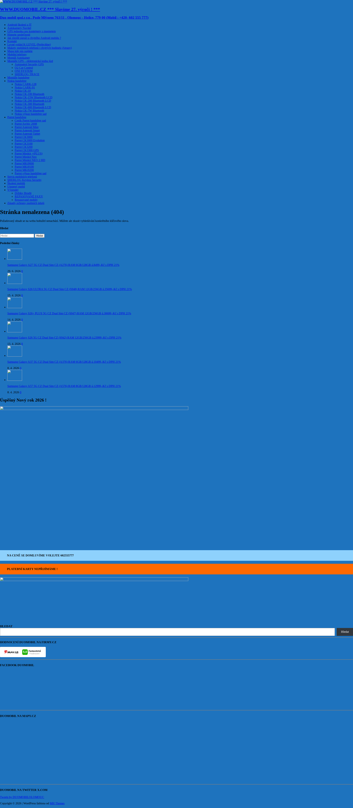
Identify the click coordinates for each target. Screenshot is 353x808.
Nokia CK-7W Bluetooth (29, 110)
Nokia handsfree (16, 80)
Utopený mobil (16, 186)
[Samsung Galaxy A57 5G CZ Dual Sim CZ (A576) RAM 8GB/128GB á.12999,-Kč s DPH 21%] (14, 379)
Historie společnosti (18, 34)
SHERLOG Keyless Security (24, 179)
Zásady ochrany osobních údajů (25, 203)
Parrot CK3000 (24, 137)
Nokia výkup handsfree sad (31, 113)
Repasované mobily (26, 199)
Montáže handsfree (18, 77)
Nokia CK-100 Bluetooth (29, 94)
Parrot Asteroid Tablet (27, 133)
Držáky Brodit (23, 193)
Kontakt (12, 41)
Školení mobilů (16, 183)
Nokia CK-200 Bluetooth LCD (33, 100)
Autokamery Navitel (19, 28)
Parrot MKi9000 (24, 163)
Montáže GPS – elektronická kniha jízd (30, 61)
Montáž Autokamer (18, 57)
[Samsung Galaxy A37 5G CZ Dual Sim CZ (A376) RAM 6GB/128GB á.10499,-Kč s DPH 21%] (14, 355)
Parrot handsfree (16, 117)
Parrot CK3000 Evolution (30, 140)
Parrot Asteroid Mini (26, 127)
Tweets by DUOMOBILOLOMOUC (22, 797)
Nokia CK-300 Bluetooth (29, 104)
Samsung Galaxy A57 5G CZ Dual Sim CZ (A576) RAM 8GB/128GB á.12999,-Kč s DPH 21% (64, 386)
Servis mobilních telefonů (22, 176)
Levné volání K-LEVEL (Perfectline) (29, 44)
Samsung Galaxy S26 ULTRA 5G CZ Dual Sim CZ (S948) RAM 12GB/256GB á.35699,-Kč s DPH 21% (69, 289)
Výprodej (12, 189)
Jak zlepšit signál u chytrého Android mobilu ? (34, 37)
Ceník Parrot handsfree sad (30, 120)
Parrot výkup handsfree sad (30, 173)
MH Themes (57, 803)
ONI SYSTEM (24, 70)
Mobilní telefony (17, 54)
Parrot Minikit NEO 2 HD (30, 160)
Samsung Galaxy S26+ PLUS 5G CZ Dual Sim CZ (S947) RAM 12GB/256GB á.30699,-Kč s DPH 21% (69, 313)
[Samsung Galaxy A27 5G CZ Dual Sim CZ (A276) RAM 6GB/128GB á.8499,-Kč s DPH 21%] (14, 258)
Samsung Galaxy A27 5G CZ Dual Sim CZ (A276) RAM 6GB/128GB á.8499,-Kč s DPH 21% (63, 264)
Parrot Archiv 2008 (26, 123)
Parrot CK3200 (24, 146)
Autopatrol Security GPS (29, 64)
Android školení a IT (19, 24)
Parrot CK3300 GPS (27, 150)
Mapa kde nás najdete (20, 51)
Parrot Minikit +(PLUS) (28, 153)
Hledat (345, 631)
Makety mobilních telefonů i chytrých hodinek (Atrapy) (39, 47)
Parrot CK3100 (24, 143)
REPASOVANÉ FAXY (29, 196)
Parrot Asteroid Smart (27, 130)
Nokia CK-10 (23, 90)
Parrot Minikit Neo (26, 156)
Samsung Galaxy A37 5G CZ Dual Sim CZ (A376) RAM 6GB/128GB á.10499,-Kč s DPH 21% (64, 361)
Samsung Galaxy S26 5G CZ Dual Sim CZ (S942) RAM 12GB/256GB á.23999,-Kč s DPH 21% (64, 337)
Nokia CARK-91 (25, 87)
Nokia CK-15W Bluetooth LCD (33, 97)
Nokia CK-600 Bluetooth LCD (33, 107)
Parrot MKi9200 (24, 170)
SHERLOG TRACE (27, 74)
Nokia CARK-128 (25, 84)
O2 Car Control (24, 67)
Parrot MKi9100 (24, 166)
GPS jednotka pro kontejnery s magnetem (31, 31)
